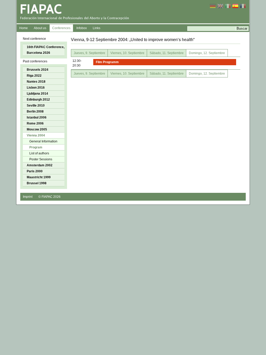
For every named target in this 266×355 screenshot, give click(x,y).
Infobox (81, 28)
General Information (43, 141)
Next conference (34, 39)
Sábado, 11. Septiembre (167, 53)
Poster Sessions (40, 159)
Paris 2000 (35, 171)
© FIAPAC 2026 (49, 197)
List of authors (39, 153)
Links (96, 28)
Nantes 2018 (36, 81)
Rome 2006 (35, 123)
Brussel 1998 (36, 183)
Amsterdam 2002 (39, 165)
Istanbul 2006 (36, 117)
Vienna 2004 (36, 135)
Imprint (27, 197)
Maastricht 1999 (39, 177)
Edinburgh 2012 (38, 99)
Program (35, 147)
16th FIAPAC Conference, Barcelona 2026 (45, 50)
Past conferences (35, 61)
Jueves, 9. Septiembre (89, 53)
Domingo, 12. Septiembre (207, 53)
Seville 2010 (36, 105)
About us (40, 28)
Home (23, 28)
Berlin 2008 (35, 111)
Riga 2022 (34, 75)
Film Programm (107, 62)
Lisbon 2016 (36, 87)
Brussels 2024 (37, 69)
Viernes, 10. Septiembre (127, 53)
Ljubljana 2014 (37, 93)
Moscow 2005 (37, 129)
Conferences (61, 28)
